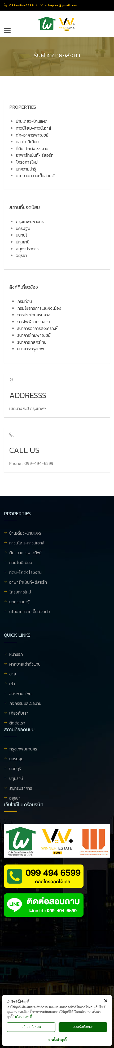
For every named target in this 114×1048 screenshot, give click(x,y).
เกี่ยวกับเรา (18, 713)
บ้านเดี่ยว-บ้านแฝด (31, 121)
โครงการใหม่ (27, 162)
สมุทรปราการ (27, 249)
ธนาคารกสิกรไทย (31, 342)
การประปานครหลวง (34, 315)
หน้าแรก (16, 654)
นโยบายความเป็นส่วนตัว (36, 175)
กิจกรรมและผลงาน (25, 703)
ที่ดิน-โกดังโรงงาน (32, 148)
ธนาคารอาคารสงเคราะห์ (37, 328)
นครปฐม (23, 228)
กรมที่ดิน (24, 301)
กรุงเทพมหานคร (30, 221)
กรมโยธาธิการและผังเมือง (39, 308)
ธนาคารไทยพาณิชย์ (33, 335)
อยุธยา (21, 255)
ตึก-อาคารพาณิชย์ (32, 135)
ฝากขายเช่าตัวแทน (25, 664)
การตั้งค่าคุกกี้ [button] (57, 1040)
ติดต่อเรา (17, 723)
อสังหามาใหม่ (20, 694)
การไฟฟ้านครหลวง (33, 321)
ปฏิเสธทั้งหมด (31, 1026)
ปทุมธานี (23, 242)
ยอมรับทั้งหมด (83, 1026)
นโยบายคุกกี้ (23, 1017)
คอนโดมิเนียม (27, 141)
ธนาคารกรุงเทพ (30, 349)
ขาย (12, 674)
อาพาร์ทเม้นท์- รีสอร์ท (35, 155)
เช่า (12, 684)
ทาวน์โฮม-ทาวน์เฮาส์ (33, 128)
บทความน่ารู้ (26, 169)
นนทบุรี (22, 235)
